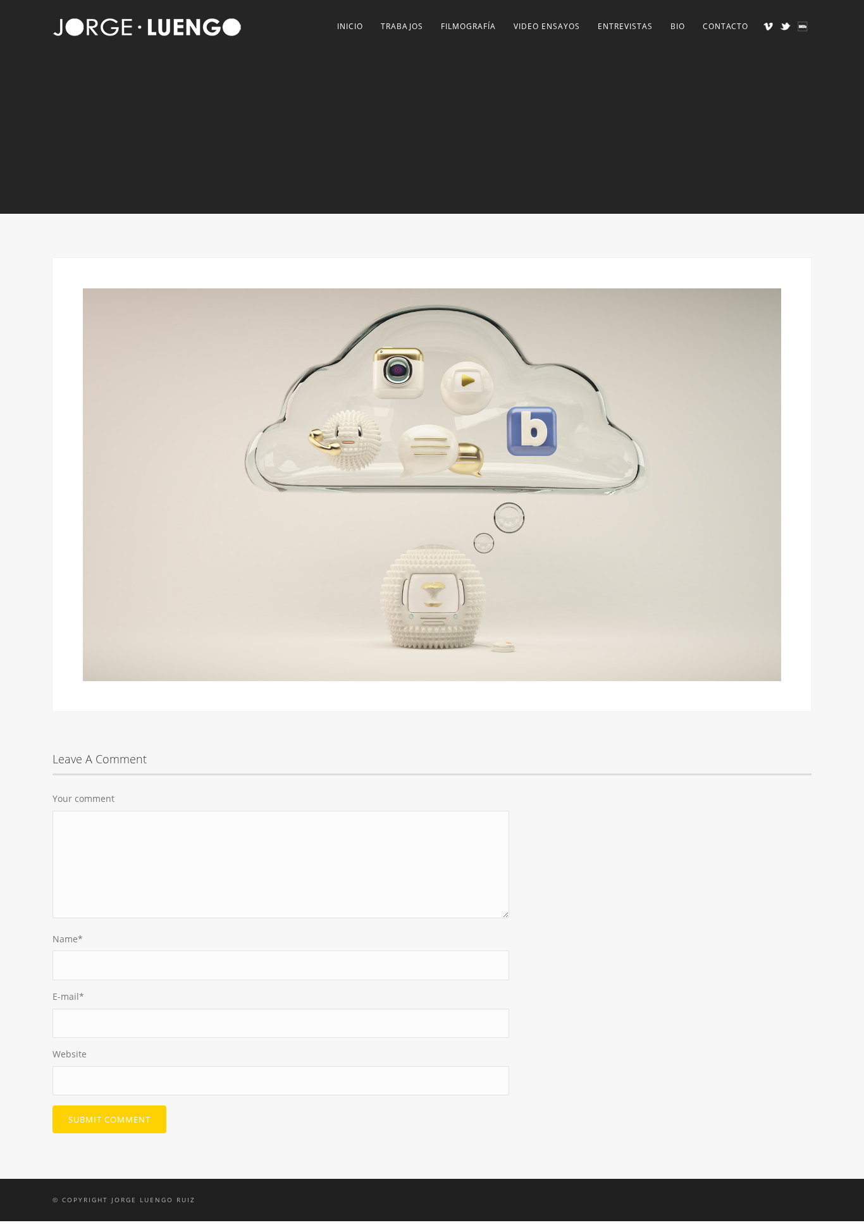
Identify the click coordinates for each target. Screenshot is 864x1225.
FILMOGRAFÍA (468, 26)
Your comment (83, 798)
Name (67, 939)
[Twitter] (785, 26)
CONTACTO (725, 26)
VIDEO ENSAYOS (547, 26)
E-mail (68, 996)
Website (69, 1054)
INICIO (350, 26)
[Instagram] (802, 26)
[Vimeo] (768, 26)
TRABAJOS (402, 26)
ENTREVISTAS (625, 26)
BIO (677, 26)
